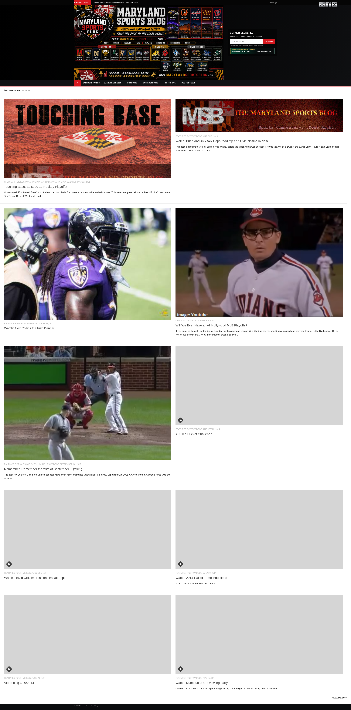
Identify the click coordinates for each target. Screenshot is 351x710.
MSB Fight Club (189, 83)
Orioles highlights (38, 464)
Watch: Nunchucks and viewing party (202, 683)
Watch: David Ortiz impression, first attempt (34, 578)
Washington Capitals (38, 182)
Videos (21, 182)
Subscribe (269, 41)
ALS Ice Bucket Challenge (194, 434)
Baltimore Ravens (91, 83)
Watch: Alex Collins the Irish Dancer (29, 328)
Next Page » (339, 697)
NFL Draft (9, 182)
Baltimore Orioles (112, 83)
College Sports (150, 83)
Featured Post (184, 136)
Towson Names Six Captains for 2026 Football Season (115, 3)
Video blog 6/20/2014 (19, 683)
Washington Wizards (64, 182)
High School (170, 83)
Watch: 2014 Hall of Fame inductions (201, 578)
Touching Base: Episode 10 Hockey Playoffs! (35, 186)
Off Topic (181, 320)
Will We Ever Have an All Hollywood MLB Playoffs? (211, 325)
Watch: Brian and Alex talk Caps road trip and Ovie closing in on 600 (223, 141)
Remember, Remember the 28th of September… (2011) (43, 469)
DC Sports (132, 83)
